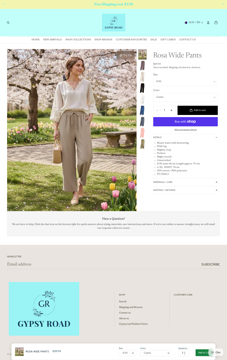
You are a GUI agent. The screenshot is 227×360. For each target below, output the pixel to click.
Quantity (182, 348)
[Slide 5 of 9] (142, 99)
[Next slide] (223, 4)
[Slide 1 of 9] (142, 54)
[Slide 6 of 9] (142, 110)
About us (124, 318)
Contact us (125, 313)
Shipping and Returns (131, 307)
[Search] (8, 22)
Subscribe (210, 264)
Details (157, 137)
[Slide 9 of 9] (142, 144)
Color (156, 90)
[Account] (208, 22)
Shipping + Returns (164, 190)
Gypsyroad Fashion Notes (133, 324)
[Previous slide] (4, 4)
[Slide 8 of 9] (142, 133)
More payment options (186, 130)
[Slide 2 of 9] (142, 66)
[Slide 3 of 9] (142, 77)
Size (155, 75)
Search (122, 301)
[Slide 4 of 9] (142, 88)
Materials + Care (162, 182)
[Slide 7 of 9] (142, 122)
